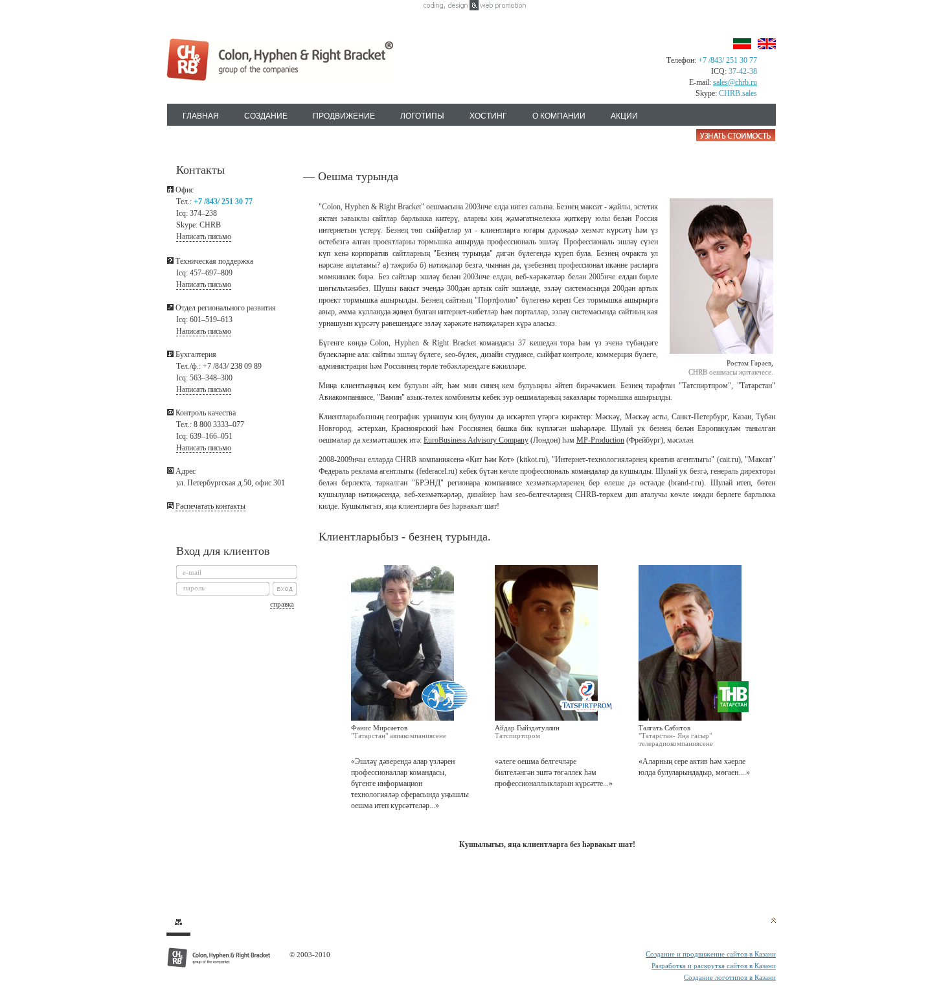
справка (282, 604)
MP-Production (600, 440)
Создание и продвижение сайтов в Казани (711, 954)
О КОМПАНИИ (558, 116)
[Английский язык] (767, 43)
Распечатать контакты (210, 506)
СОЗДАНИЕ (266, 116)
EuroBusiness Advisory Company (476, 440)
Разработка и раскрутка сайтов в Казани (714, 965)
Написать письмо (203, 236)
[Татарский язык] (742, 43)
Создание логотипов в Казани (730, 977)
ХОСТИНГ (488, 116)
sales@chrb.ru (735, 82)
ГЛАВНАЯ (201, 116)
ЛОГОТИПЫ (422, 116)
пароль (194, 588)
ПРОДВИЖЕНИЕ (344, 116)
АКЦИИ (624, 116)
